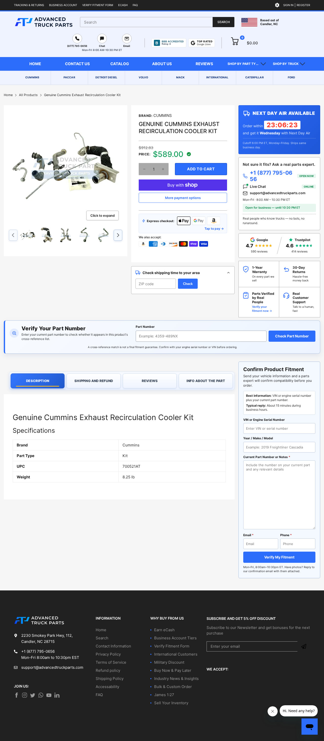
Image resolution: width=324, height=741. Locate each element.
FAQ (135, 5)
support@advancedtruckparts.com (278, 193)
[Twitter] (24, 695)
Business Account (63, 5)
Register (303, 5)
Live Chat (282, 186)
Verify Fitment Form (97, 5)
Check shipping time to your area (171, 272)
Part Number (145, 327)
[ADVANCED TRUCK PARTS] (43, 22)
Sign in (288, 5)
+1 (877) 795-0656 (282, 176)
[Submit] (303, 646)
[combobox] (157, 22)
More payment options (183, 198)
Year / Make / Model (258, 438)
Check (188, 284)
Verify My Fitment (279, 557)
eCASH (123, 5)
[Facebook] (16, 695)
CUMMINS (162, 115)
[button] (247, 64)
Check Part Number (292, 336)
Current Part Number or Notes (266, 457)
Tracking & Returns (29, 5)
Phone (286, 535)
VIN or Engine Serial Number (264, 420)
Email (248, 535)
